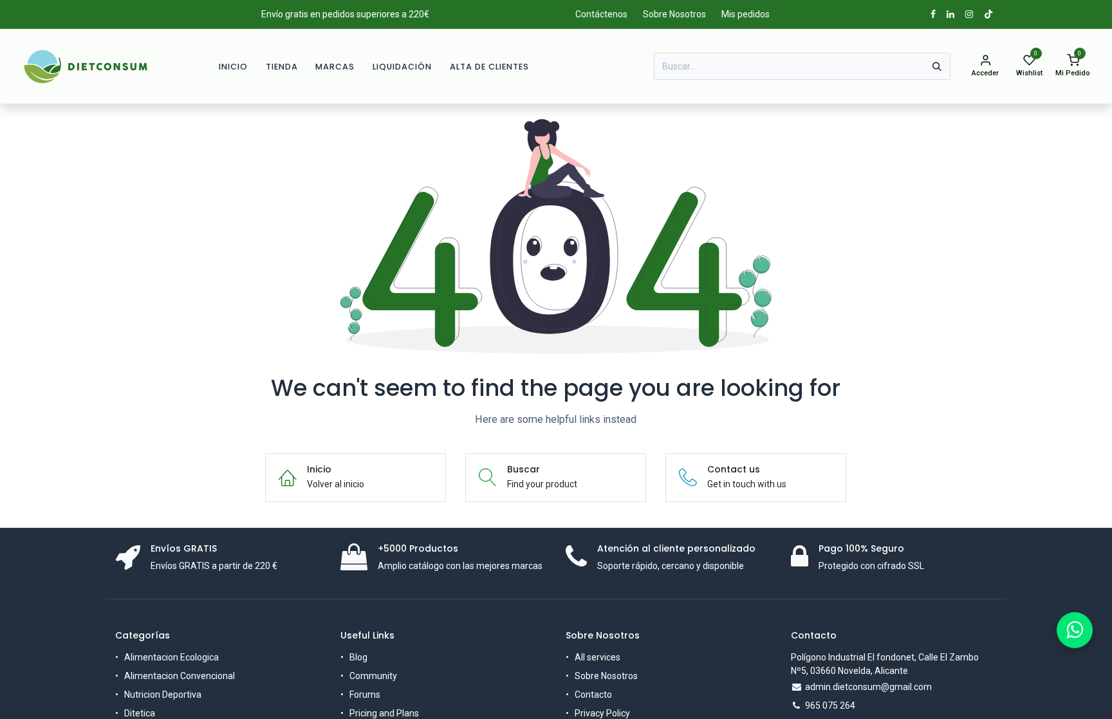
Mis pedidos (745, 14)
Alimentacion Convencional (179, 676)
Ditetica (139, 713)
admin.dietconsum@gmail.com (868, 687)
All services (597, 657)
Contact (591, 694)
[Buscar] (937, 66)
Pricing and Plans (384, 713)
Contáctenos (601, 14)
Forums (364, 694)
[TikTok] (988, 14)
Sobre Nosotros (674, 14)
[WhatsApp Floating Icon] (1074, 630)
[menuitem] (233, 67)
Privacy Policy (602, 713)
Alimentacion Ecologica (171, 657)
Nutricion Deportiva (162, 694)
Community (373, 676)
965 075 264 (830, 705)
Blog (358, 657)
